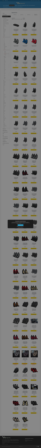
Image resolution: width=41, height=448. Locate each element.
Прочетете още (22, 223)
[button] (20, 226)
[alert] (20, 224)
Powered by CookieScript (20, 227)
